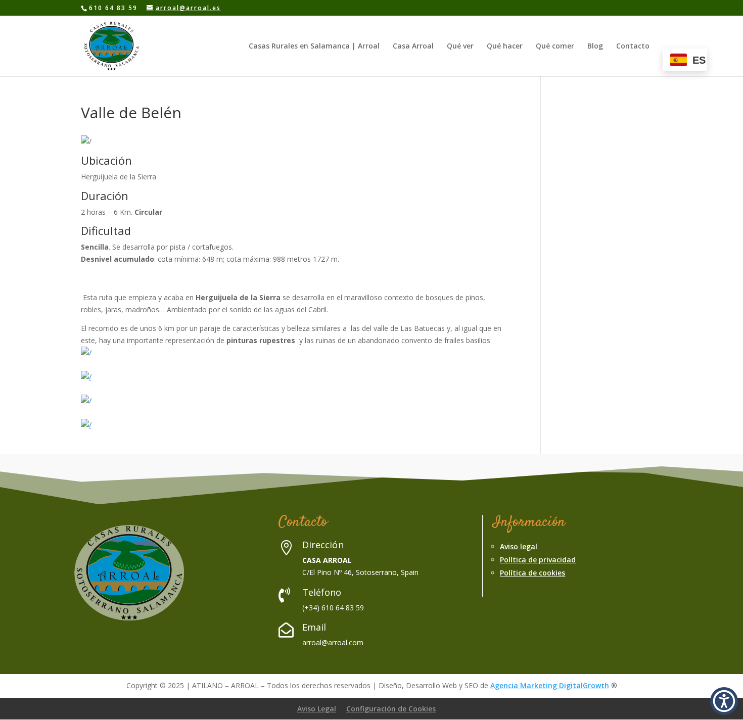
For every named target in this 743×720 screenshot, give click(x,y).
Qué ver (460, 46)
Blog (595, 46)
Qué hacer (505, 46)
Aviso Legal (316, 708)
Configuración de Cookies (391, 708)
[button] (724, 701)
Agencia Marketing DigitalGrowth (549, 685)
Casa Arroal (413, 46)
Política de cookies (532, 573)
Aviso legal (518, 546)
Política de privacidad (538, 559)
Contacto (632, 46)
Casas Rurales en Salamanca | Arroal (314, 46)
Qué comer (555, 46)
